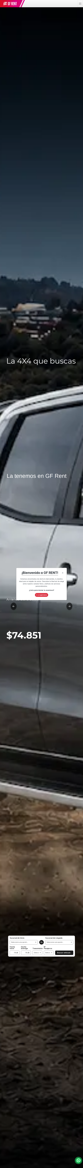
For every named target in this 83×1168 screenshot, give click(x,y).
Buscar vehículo (63, 953)
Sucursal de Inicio (17, 938)
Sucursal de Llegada (53, 938)
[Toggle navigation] (80, 3)
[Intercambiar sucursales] (41, 942)
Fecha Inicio (12, 947)
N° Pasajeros (48, 947)
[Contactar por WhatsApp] (78, 1160)
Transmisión (37, 948)
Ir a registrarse (41, 595)
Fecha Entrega (24, 947)
